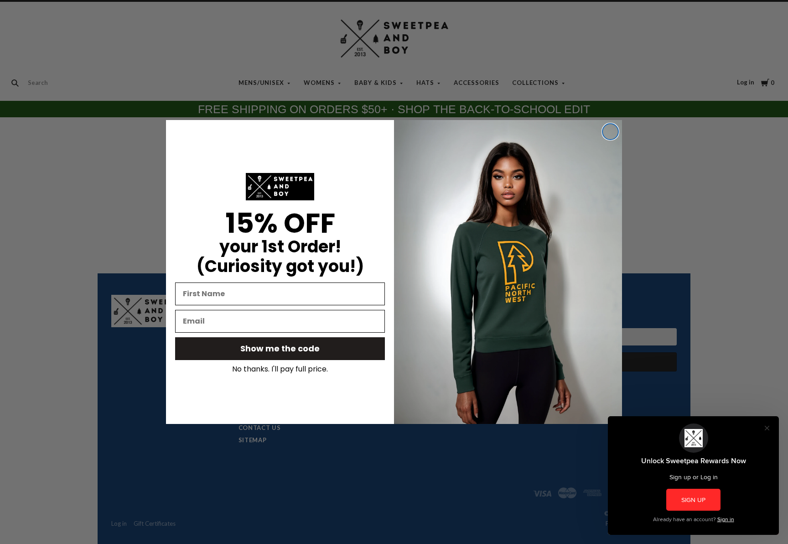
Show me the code (280, 348)
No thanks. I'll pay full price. (280, 369)
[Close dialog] (610, 132)
